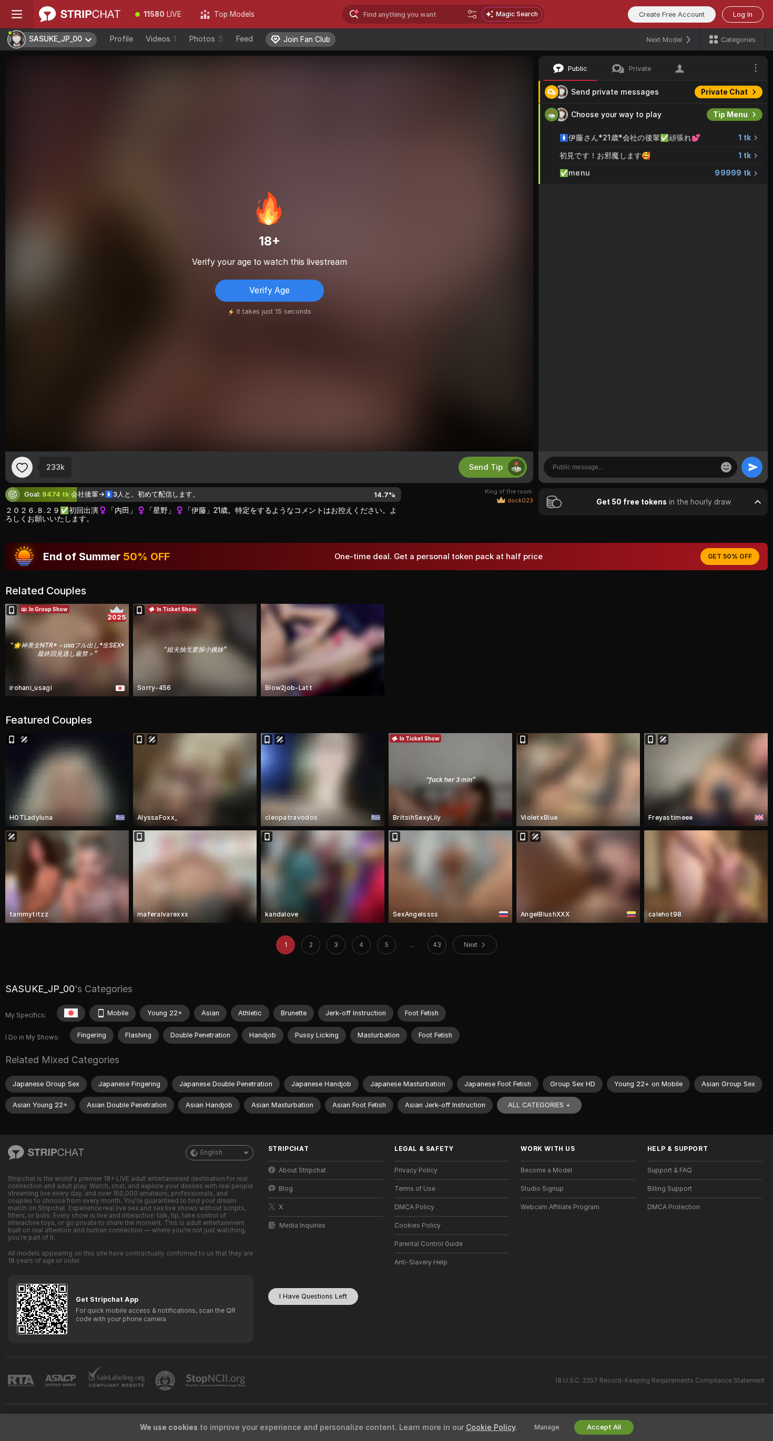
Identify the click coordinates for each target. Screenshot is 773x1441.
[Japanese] (71, 1013)
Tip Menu (730, 114)
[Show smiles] (726, 467)
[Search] (472, 14)
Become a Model (546, 1170)
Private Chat (724, 92)
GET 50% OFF (730, 556)
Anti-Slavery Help (420, 1262)
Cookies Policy (417, 1225)
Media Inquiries (302, 1225)
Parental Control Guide (428, 1244)
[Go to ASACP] (61, 1380)
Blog (286, 1188)
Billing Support (669, 1188)
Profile (121, 39)
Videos (161, 39)
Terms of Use (414, 1188)
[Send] (751, 467)
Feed (244, 39)
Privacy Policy (416, 1170)
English (211, 1152)
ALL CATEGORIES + (539, 1105)
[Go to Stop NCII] (217, 1380)
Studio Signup (542, 1188)
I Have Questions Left (313, 1296)
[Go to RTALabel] (22, 1380)
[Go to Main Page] (80, 14)
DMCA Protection (673, 1207)
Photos (206, 39)
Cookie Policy (490, 1427)
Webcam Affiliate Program (560, 1207)
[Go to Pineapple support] (166, 1381)
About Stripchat (302, 1170)
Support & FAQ (669, 1170)
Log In (742, 14)
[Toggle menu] (17, 14)
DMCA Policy (414, 1207)
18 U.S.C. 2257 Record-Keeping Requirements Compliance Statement (660, 1380)
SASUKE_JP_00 (40, 988)
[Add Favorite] (22, 467)
